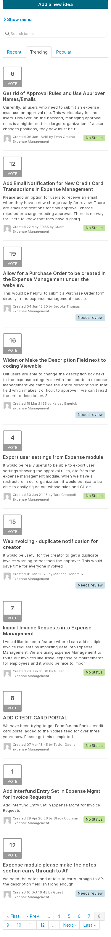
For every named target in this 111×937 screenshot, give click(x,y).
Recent (14, 52)
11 (31, 925)
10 (19, 925)
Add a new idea (55, 4)
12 (42, 925)
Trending (39, 52)
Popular (63, 52)
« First (13, 916)
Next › (69, 925)
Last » (89, 925)
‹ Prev (33, 916)
